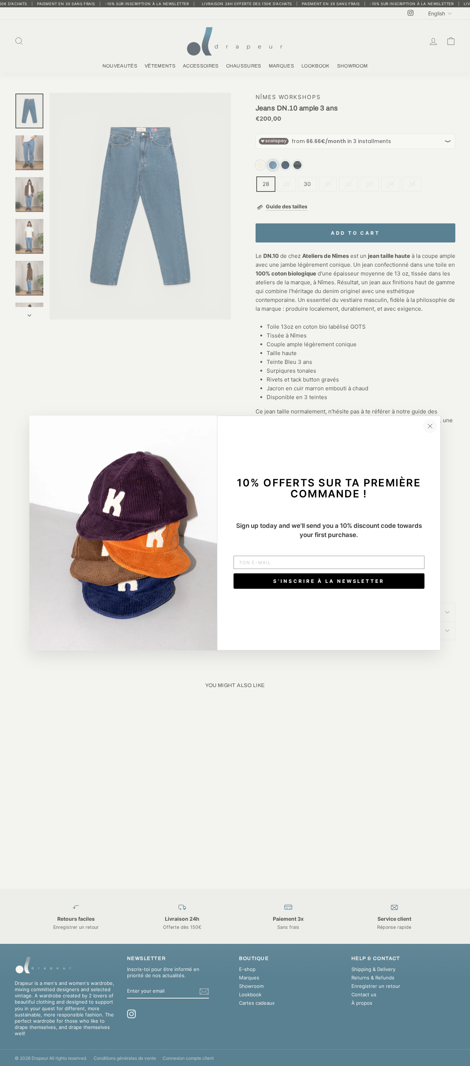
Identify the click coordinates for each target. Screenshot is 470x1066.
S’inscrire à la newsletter (328, 581)
